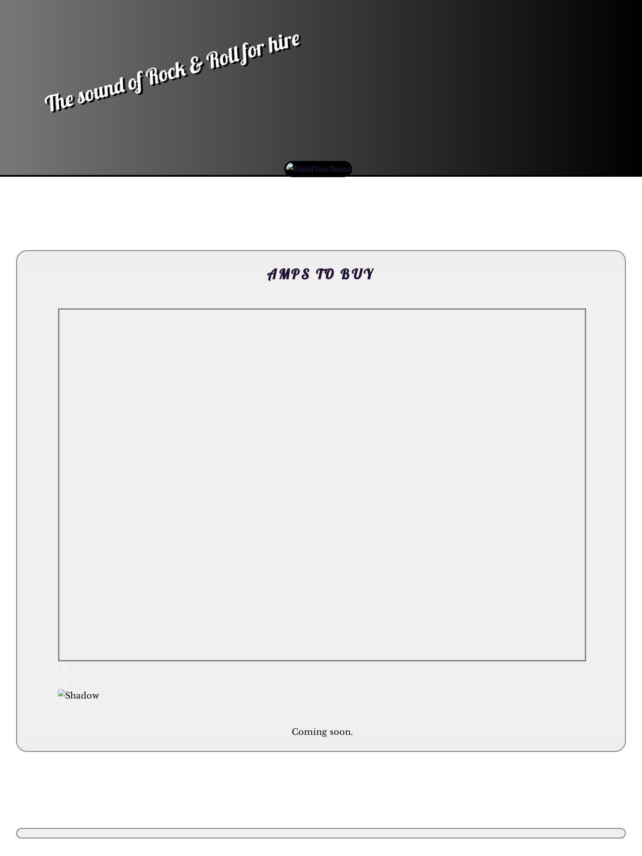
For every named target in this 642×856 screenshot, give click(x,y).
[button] (322, 668)
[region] (322, 510)
